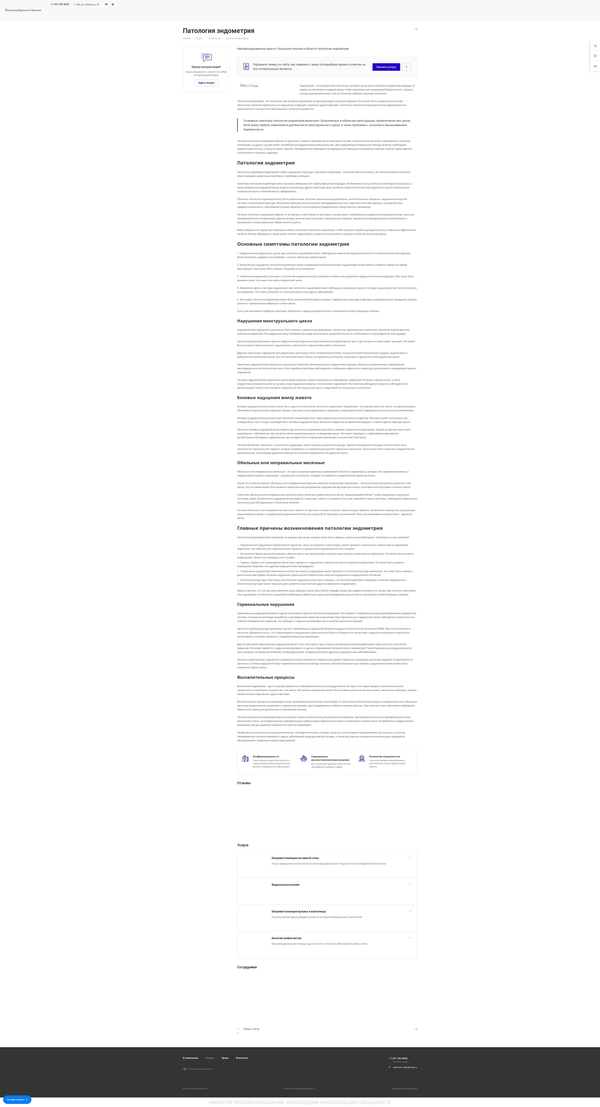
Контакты (242, 1057)
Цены (225, 1057)
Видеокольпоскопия (285, 884)
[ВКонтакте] (106, 4)
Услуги (210, 1057)
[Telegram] (112, 4)
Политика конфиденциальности (299, 1088)
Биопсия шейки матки (286, 938)
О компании (190, 1057)
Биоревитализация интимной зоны (295, 858)
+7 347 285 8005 (59, 4)
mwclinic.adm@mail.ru (405, 1067)
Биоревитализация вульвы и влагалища (299, 911)
